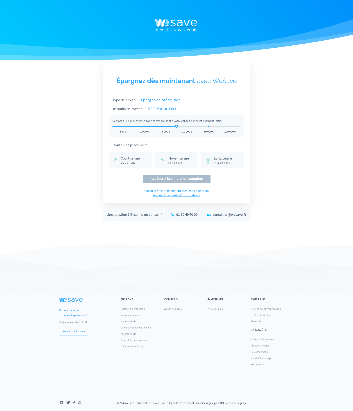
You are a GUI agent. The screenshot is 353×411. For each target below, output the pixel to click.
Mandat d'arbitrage (261, 358)
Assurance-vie (128, 333)
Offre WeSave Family (132, 346)
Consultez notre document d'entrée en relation (176, 191)
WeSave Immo (215, 308)
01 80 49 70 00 (186, 214)
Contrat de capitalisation (134, 340)
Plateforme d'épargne (133, 308)
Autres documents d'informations (176, 195)
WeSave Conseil (173, 308)
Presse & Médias (260, 345)
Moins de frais (128, 321)
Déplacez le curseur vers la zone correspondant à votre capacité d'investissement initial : (167, 121)
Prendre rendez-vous (74, 331)
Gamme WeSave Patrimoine (136, 327)
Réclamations (258, 364)
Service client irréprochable (266, 308)
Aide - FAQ (256, 321)
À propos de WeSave (262, 339)
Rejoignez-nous (259, 351)
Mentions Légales (235, 403)
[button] (286, 403)
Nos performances (131, 315)
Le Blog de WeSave (261, 315)
